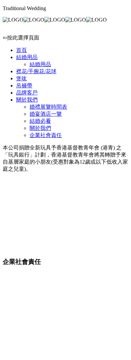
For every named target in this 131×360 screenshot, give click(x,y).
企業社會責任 (46, 135)
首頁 (21, 50)
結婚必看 (40, 121)
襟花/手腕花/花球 (36, 71)
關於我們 (27, 100)
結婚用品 (27, 57)
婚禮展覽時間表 (48, 107)
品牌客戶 (27, 92)
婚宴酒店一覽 (46, 114)
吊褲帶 (24, 85)
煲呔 (21, 78)
